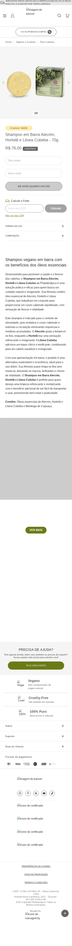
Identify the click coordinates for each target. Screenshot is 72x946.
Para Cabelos (47, 42)
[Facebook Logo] (28, 793)
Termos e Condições (36, 882)
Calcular (56, 208)
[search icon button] (59, 16)
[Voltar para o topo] (65, 913)
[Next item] (69, 83)
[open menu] (5, 16)
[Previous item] (3, 83)
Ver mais (36, 530)
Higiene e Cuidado (26, 42)
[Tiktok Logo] (52, 793)
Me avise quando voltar (34, 186)
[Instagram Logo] (20, 793)
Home (8, 42)
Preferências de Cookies (36, 866)
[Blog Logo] (36, 793)
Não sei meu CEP (14, 215)
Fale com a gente (36, 665)
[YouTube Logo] (44, 793)
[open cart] (67, 16)
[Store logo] (36, 16)
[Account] (13, 16)
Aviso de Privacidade (36, 874)
